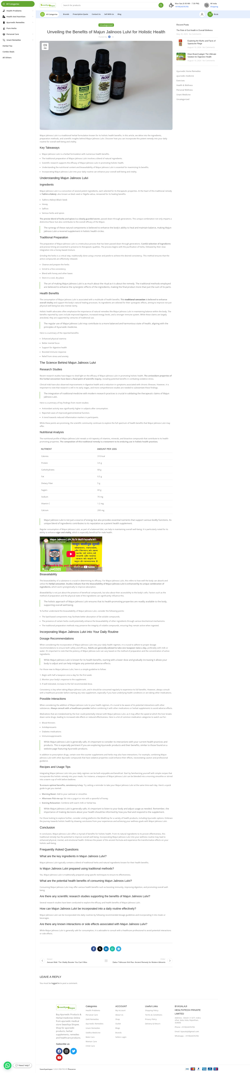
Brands (118, 1032)
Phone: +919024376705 (185, 1027)
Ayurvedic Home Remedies (188, 71)
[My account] (202, 14)
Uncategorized (182, 99)
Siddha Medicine (93, 1032)
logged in (55, 983)
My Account (120, 1010)
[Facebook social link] (93, 948)
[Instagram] (66, 1051)
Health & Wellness (184, 85)
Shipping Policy (151, 1010)
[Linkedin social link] (106, 948)
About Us (119, 1015)
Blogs (117, 1028)
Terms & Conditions (153, 1015)
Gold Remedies (92, 1019)
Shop (117, 1019)
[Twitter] (73, 1051)
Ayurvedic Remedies (94, 1023)
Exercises (180, 80)
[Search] (160, 5)
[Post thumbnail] (181, 44)
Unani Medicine (183, 94)
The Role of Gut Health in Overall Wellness (194, 30)
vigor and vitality (63, 532)
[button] (7, 1065)
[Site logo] (48, 5)
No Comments (195, 34)
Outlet (118, 1023)
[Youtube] (59, 1057)
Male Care (90, 1037)
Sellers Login (120, 1037)
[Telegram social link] (118, 948)
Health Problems (93, 1010)
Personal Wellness (184, 90)
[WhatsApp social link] (112, 948)
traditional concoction (135, 299)
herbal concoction (57, 583)
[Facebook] (59, 1051)
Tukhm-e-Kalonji (49, 194)
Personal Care (92, 1015)
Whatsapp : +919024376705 (187, 1036)
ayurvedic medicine (185, 76)
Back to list (106, 960)
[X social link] (99, 948)
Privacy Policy (151, 1019)
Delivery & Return (152, 1023)
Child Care (90, 1046)
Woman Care (91, 1041)
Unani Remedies (93, 1028)
